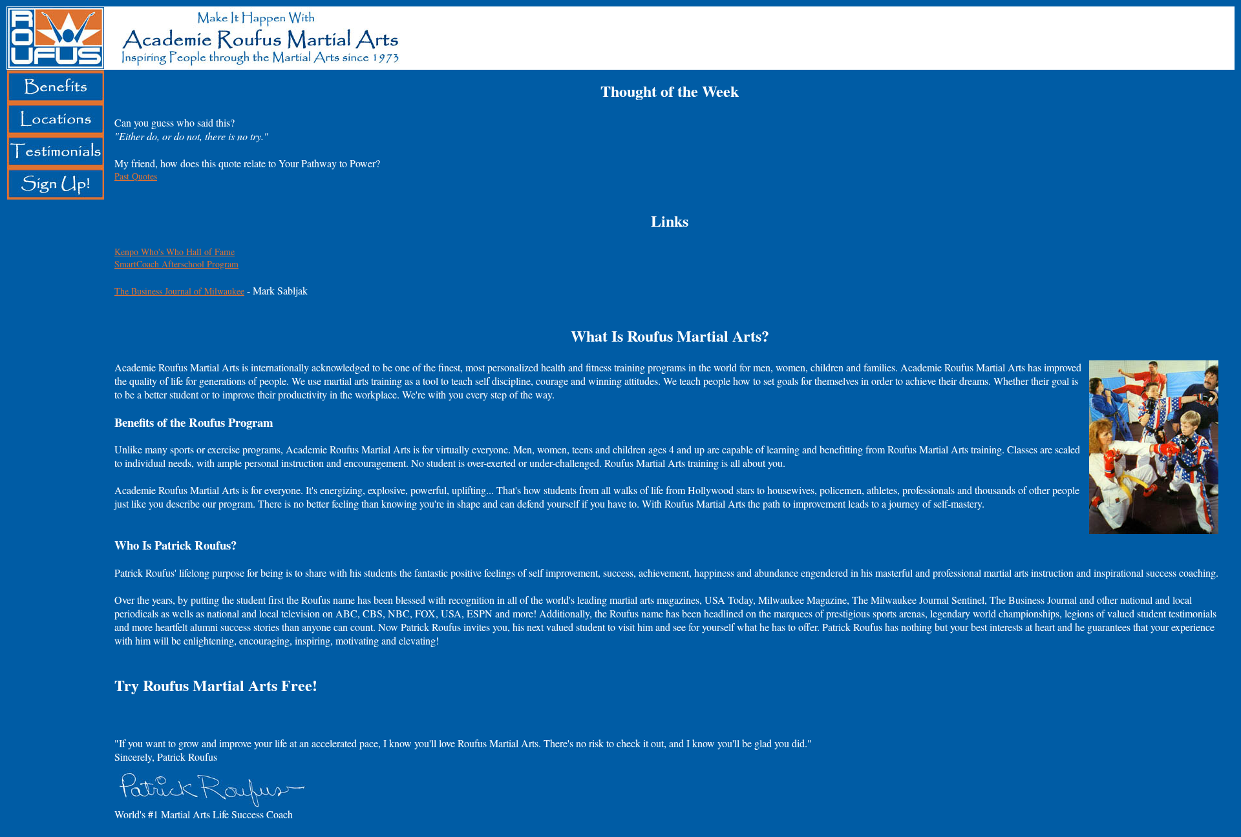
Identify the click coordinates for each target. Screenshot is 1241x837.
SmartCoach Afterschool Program (176, 264)
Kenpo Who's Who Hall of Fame (174, 251)
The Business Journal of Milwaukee (179, 291)
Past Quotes (135, 176)
